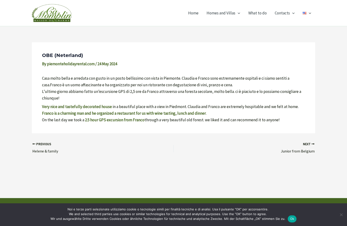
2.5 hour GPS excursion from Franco (114, 119)
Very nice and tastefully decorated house (77, 106)
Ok (292, 219)
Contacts (282, 13)
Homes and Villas (221, 13)
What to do (257, 13)
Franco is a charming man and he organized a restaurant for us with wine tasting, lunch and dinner (124, 113)
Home (193, 13)
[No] (341, 214)
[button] (237, 13)
